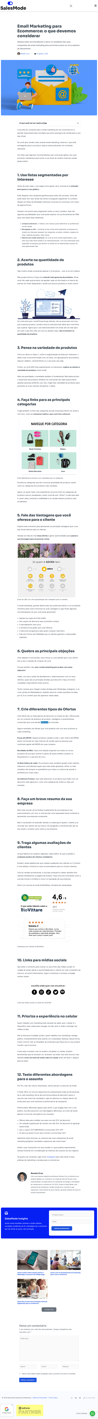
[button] (71, 5)
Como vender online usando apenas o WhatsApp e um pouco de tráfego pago (31, 1273)
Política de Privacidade (40, 1397)
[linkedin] (80, 1398)
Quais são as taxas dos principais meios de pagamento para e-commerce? (32, 1302)
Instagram (51, 1157)
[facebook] (76, 1398)
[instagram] (72, 1398)
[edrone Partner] (29, 1410)
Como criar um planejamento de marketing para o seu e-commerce (65, 1273)
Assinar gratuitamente (61, 1228)
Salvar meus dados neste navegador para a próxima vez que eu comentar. (49, 1374)
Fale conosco (53, 1397)
